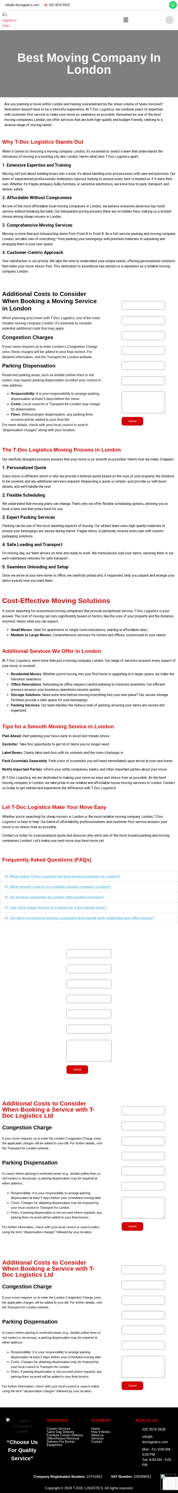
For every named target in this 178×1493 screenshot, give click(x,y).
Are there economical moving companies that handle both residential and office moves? (82, 918)
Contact (96, 1441)
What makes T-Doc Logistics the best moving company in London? (65, 876)
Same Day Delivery (60, 1431)
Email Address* (132, 328)
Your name (129, 298)
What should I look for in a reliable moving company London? (60, 887)
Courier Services (59, 1428)
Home (95, 1428)
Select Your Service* (136, 344)
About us (97, 1435)
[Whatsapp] (173, 5)
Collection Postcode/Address (142, 358)
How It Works (100, 1431)
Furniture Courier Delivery (65, 1435)
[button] (126, 20)
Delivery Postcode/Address (141, 374)
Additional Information (137, 389)
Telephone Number (135, 313)
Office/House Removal (63, 1438)
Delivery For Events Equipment (61, 1443)
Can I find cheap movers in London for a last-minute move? (58, 907)
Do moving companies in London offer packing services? (57, 897)
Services (97, 1438)
